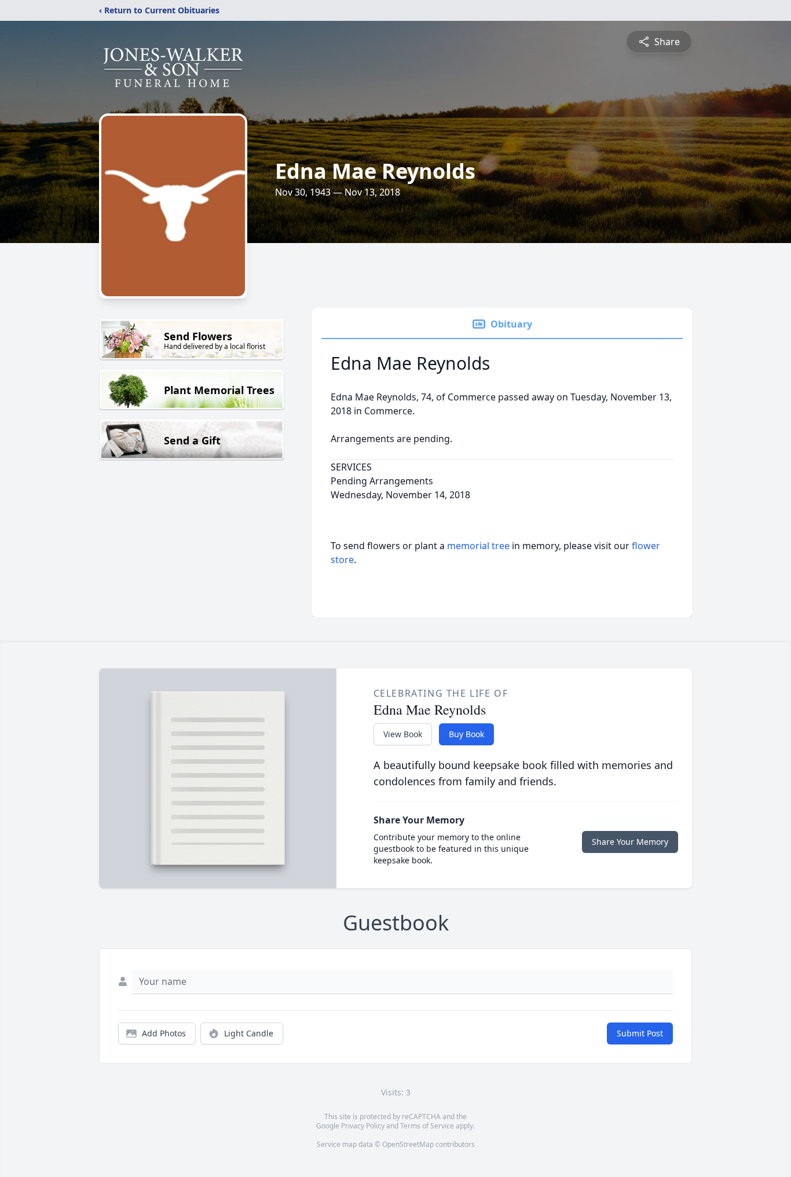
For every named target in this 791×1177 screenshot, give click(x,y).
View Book (402, 734)
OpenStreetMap (408, 1144)
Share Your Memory (630, 841)
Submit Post (640, 1033)
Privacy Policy (362, 1126)
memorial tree (478, 545)
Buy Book (466, 734)
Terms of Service (427, 1126)
